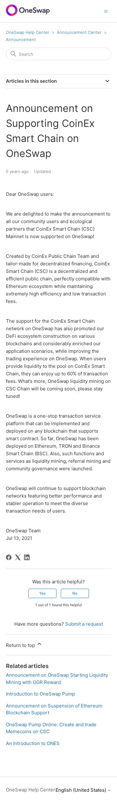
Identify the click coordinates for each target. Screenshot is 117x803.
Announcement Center (79, 32)
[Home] (28, 14)
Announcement (21, 39)
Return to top (21, 645)
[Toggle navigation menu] (106, 10)
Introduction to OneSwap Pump (40, 694)
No (74, 593)
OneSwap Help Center (27, 32)
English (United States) (81, 790)
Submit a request (84, 624)
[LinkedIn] (27, 557)
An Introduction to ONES (33, 743)
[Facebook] (9, 557)
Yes (42, 593)
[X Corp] (18, 557)
